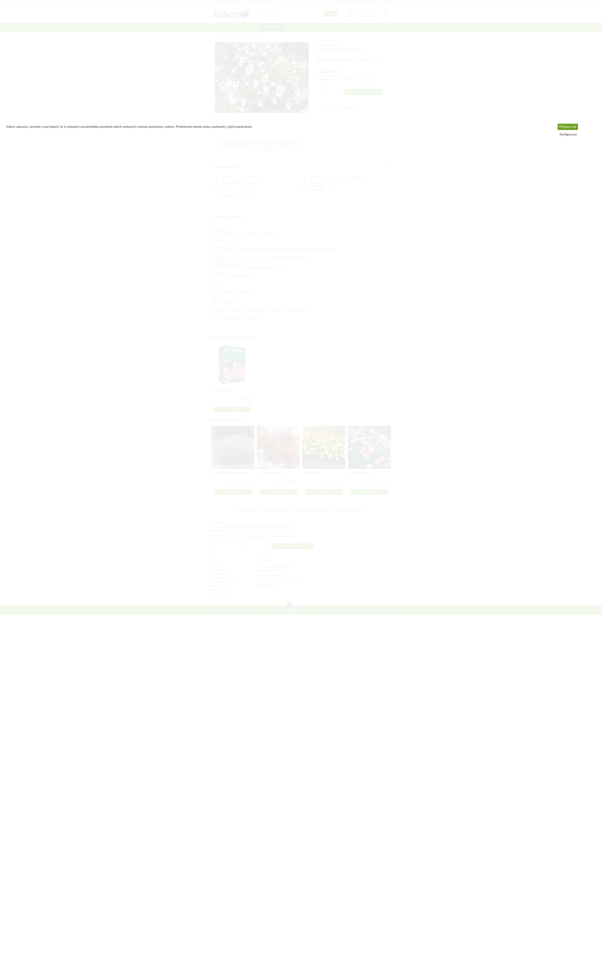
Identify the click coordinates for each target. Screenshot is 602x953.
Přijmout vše (567, 126)
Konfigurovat (568, 134)
